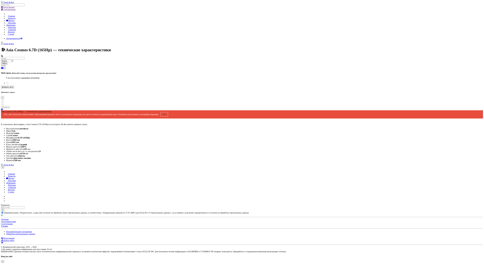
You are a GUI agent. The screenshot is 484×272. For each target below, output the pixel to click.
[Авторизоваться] (2, 110)
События (12, 30)
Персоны (12, 27)
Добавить (5, 107)
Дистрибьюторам (8, 221)
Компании (11, 25)
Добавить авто (7, 87)
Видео (11, 21)
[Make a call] (7, 201)
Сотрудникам (7, 224)
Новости (12, 18)
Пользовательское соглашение (19, 232)
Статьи (11, 34)
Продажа (12, 23)
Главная (11, 16)
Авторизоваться (13, 38)
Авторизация (9, 9)
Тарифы (4, 226)
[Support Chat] (7, 198)
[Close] (2, 167)
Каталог (11, 32)
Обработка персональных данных (20, 234)
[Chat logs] (7, 196)
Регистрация (8, 7)
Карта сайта (9, 240)
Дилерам (5, 219)
